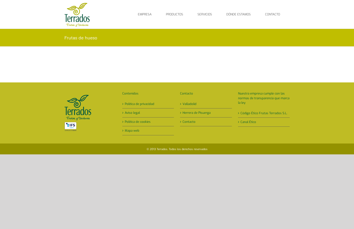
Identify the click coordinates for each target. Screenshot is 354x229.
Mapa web (132, 131)
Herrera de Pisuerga (197, 113)
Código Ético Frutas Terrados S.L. (264, 113)
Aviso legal (132, 113)
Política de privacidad (139, 104)
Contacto (189, 122)
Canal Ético (248, 122)
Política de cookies (138, 122)
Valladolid (189, 104)
